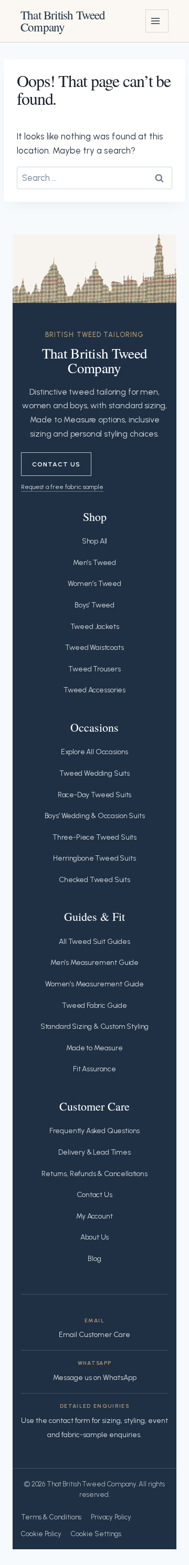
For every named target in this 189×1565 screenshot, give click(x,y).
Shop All (95, 541)
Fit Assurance (94, 1068)
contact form (69, 1420)
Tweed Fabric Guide (94, 1005)
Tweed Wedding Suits (94, 773)
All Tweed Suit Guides (94, 941)
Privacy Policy (111, 1517)
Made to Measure (94, 1048)
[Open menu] (157, 20)
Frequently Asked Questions (94, 1130)
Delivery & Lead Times (94, 1152)
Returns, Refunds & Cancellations (94, 1173)
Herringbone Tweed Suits (94, 858)
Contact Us (56, 464)
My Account (94, 1216)
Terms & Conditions (51, 1517)
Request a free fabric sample (62, 487)
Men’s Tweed (94, 562)
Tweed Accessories (94, 690)
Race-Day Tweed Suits (95, 794)
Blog (94, 1258)
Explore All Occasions (94, 751)
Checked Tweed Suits (94, 879)
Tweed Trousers (94, 669)
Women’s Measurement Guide (94, 984)
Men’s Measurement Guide (94, 962)
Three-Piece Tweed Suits (94, 837)
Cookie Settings (96, 1534)
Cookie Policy (41, 1534)
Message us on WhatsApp (94, 1377)
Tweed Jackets (94, 626)
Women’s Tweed (94, 583)
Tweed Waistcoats (94, 647)
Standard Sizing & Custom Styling (94, 1026)
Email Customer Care (94, 1334)
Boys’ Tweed (94, 605)
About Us (94, 1237)
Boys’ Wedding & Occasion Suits (95, 815)
